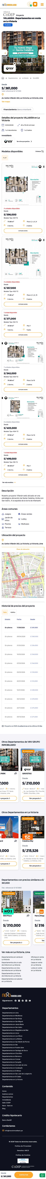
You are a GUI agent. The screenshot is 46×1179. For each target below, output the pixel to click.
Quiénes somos (7, 1094)
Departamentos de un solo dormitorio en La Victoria (12, 963)
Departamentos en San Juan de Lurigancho (17, 1074)
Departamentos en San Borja (12, 1018)
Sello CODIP (6, 1103)
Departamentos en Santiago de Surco (15, 1050)
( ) (35, 4)
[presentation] (4, 52)
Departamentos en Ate (10, 1045)
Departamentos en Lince (10, 1033)
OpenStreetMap (32, 597)
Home (4, 1091)
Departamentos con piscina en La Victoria (12, 980)
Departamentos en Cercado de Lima (14, 1065)
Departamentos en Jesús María (13, 1024)
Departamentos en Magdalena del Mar (15, 1030)
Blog (3, 1108)
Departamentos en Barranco (12, 1056)
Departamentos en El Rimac (11, 1071)
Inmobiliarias (6, 1100)
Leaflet (24, 597)
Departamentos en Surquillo (11, 1062)
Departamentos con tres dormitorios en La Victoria (11, 974)
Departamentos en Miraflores (12, 1016)
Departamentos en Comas (11, 1059)
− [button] (41, 593)
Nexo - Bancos (7, 1105)
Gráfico (13, 612)
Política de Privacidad (23, 1146)
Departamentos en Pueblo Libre (13, 1047)
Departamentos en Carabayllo (12, 1068)
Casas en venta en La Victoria (36, 963)
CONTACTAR (23, 1175)
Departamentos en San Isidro (12, 1027)
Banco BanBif (7, 1120)
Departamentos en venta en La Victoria (12, 958)
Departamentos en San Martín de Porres (16, 1042)
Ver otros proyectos (23, 141)
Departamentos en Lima (10, 1013)
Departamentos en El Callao (11, 1076)
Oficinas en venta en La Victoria (37, 958)
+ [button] (41, 589)
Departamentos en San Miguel (12, 1021)
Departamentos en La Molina (12, 1039)
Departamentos (13, 78)
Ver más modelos (7, 482)
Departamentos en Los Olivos (12, 1036)
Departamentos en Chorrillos (12, 1053)
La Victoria (25, 78)
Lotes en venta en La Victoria (36, 969)
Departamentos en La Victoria (12, 1079)
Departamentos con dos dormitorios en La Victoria (11, 969)
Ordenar (38, 151)
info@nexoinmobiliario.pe (14, 1130)
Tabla (5, 612)
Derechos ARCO (23, 1150)
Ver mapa (6, 101)
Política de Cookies (23, 1155)
